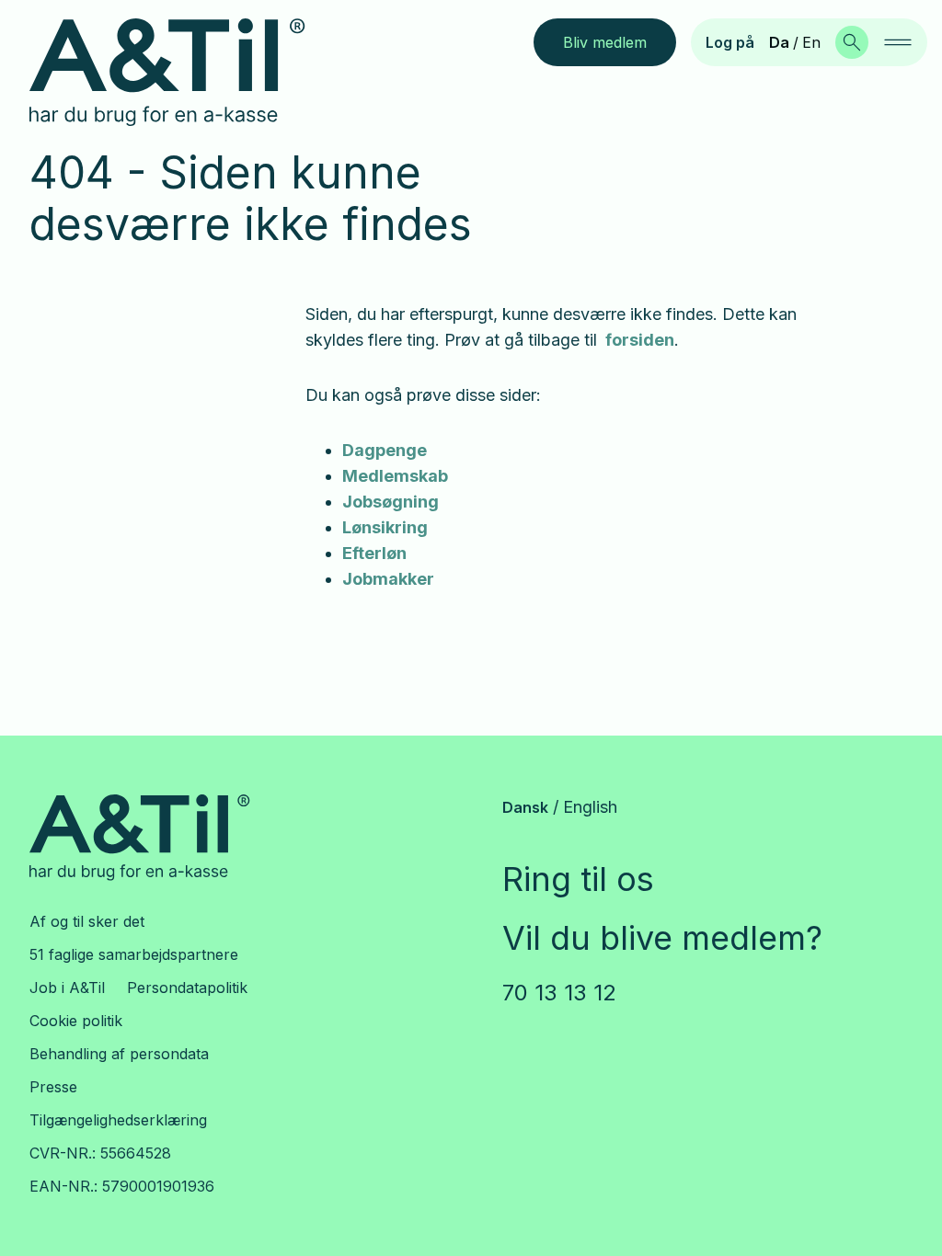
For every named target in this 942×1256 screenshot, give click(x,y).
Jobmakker (388, 578)
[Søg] (851, 42)
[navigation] (898, 42)
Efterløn (374, 553)
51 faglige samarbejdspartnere (133, 954)
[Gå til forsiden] (181, 72)
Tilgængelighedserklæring (118, 1120)
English (590, 806)
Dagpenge (384, 450)
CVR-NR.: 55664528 (100, 1153)
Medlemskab (395, 475)
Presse (53, 1087)
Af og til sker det (86, 921)
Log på (730, 42)
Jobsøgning (390, 501)
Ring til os (578, 879)
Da (779, 42)
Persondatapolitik (187, 987)
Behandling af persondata (119, 1054)
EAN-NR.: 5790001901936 (121, 1186)
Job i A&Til (67, 987)
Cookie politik (75, 1020)
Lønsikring (385, 527)
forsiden (639, 339)
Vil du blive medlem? (662, 938)
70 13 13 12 (559, 992)
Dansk (525, 807)
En (811, 42)
